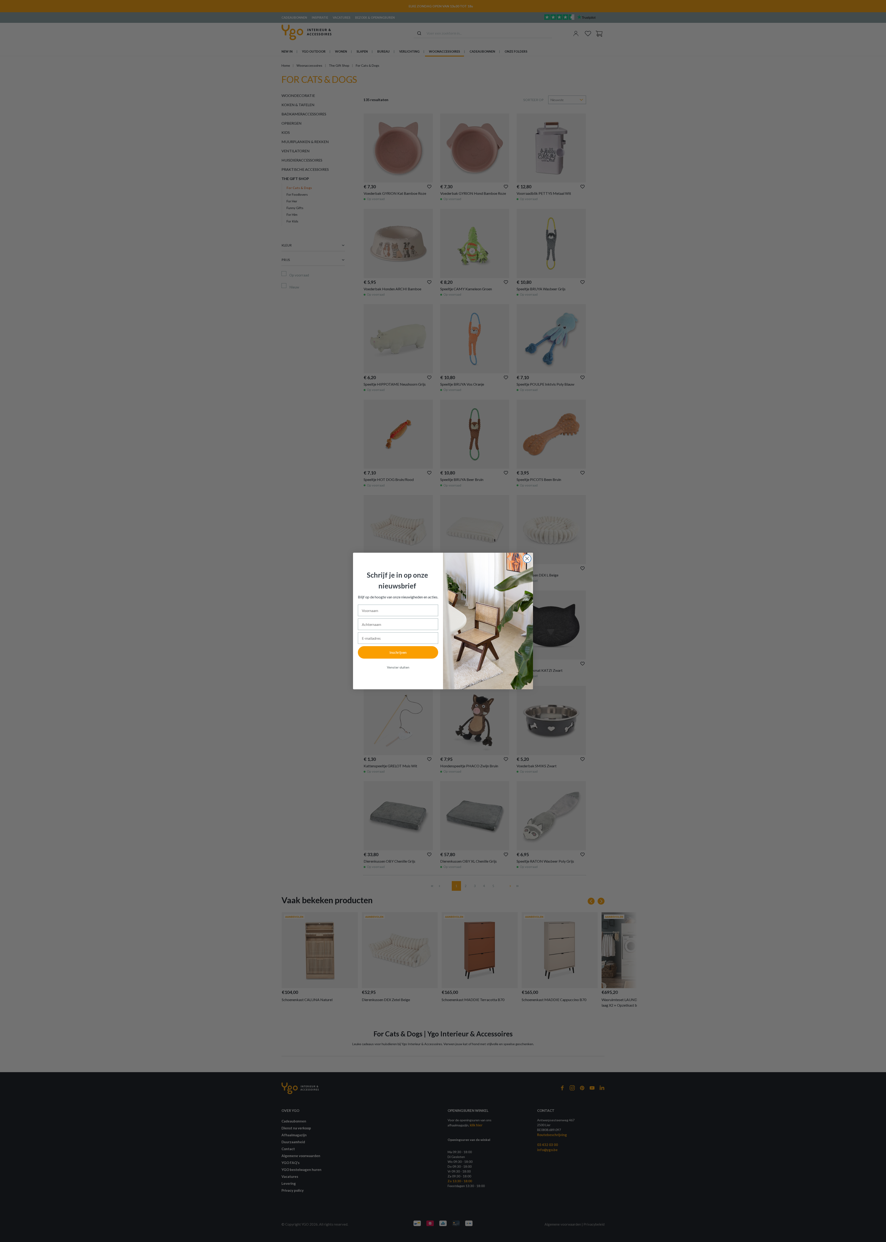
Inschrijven (398, 652)
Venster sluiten (398, 667)
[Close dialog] (527, 559)
